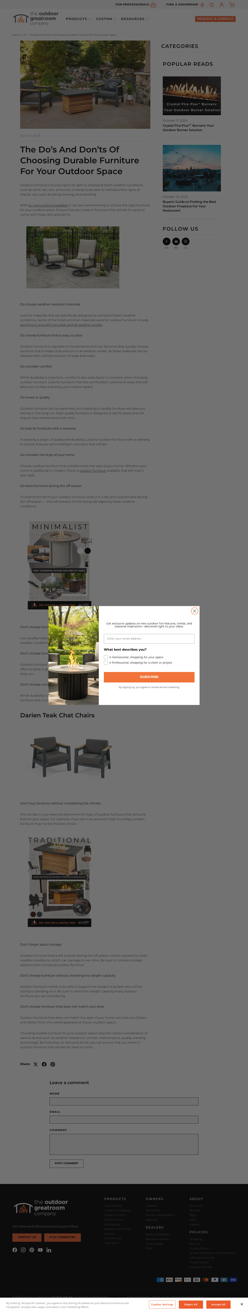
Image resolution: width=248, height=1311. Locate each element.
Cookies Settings (162, 1304)
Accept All (218, 1304)
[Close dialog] (194, 611)
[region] (124, 1304)
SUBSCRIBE (149, 677)
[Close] (242, 1304)
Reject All (190, 1304)
